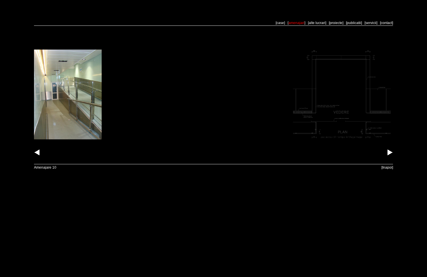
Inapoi (387, 167)
